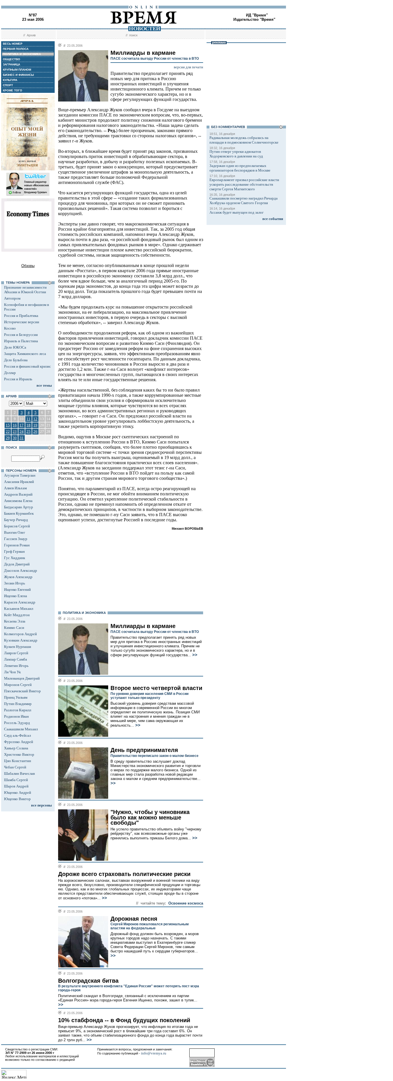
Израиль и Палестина (21, 341)
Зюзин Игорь (14, 583)
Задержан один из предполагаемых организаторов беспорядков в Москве (239, 167)
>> (194, 655)
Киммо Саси (14, 627)
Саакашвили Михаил (21, 729)
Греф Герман (14, 551)
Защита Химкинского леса (25, 353)
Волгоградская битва (88, 980)
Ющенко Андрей (17, 792)
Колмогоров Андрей (20, 634)
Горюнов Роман (17, 545)
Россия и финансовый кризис (27, 366)
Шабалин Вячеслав (19, 773)
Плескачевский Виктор (22, 691)
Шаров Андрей (16, 786)
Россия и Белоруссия (21, 334)
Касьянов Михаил (18, 608)
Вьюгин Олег (14, 532)
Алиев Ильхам (15, 488)
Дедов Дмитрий (17, 564)
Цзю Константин (17, 761)
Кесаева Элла (14, 621)
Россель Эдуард (17, 723)
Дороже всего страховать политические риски (124, 874)
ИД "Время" (257, 15)
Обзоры (28, 266)
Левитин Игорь (16, 665)
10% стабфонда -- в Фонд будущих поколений (124, 1020)
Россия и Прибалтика (21, 315)
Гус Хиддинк (14, 558)
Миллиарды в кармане (142, 626)
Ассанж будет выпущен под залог (236, 212)
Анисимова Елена (18, 501)
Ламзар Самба (15, 659)
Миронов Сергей (18, 685)
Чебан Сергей (15, 767)
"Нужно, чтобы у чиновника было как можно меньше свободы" (150, 817)
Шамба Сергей (16, 780)
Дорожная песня (133, 918)
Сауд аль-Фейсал (17, 735)
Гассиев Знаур (15, 539)
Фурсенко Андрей (18, 742)
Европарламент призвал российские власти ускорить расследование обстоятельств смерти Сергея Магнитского (244, 184)
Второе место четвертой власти (156, 688)
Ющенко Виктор (17, 799)
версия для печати (188, 67)
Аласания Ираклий (19, 482)
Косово (10, 328)
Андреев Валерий (18, 494)
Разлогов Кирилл (17, 710)
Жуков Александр (18, 577)
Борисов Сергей (17, 526)
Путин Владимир (18, 704)
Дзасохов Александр (20, 570)
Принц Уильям (15, 697)
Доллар (10, 373)
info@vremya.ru (153, 1053)
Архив (31, 35)
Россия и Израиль (18, 379)
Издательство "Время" (254, 19)
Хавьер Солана (16, 748)
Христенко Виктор (19, 754)
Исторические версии (21, 322)
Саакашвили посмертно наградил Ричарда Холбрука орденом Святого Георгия (243, 200)
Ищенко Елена (15, 596)
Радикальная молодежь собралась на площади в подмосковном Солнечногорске (243, 140)
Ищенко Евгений (17, 589)
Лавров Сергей (16, 653)
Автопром (12, 298)
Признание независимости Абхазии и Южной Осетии (25, 289)
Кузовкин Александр (20, 640)
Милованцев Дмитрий (22, 678)
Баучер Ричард (16, 520)
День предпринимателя (144, 750)
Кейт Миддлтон (17, 615)
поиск (133, 35)
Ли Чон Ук (12, 672)
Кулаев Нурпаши (17, 646)
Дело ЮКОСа (15, 347)
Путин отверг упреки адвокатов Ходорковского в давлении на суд (236, 153)
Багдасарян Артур (18, 507)
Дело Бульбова (16, 360)
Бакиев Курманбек (19, 513)
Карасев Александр (19, 602)
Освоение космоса (185, 903)
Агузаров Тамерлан (19, 475)
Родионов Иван (16, 716)
